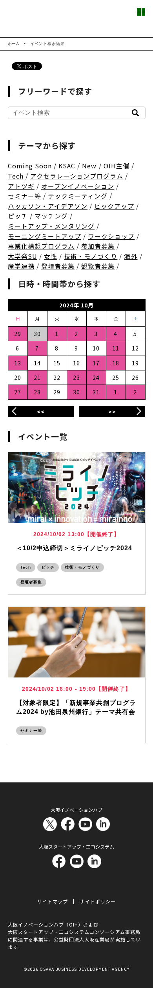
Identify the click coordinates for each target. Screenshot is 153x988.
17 (96, 363)
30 (76, 392)
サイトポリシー (97, 901)
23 (76, 377)
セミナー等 (24, 195)
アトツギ (21, 186)
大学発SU (22, 256)
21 (37, 377)
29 (17, 334)
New (89, 165)
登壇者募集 (58, 266)
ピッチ (18, 215)
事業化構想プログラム (41, 246)
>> (112, 411)
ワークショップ (111, 236)
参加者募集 (98, 246)
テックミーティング (77, 195)
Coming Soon (30, 165)
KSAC (66, 165)
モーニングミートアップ (45, 236)
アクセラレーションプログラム (77, 176)
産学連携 (21, 266)
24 (96, 377)
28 (37, 392)
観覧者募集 (98, 266)
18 (115, 363)
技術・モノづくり (90, 256)
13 (17, 363)
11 (115, 348)
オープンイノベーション (78, 186)
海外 (130, 256)
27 (17, 392)
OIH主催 (116, 165)
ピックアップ (114, 206)
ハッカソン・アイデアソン (48, 206)
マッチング (51, 215)
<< (41, 411)
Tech (16, 176)
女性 (50, 256)
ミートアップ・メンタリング (51, 226)
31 (96, 392)
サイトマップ (52, 901)
